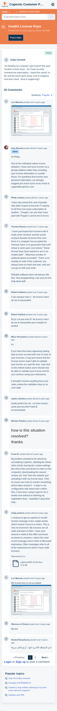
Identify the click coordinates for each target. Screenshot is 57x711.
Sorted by (36, 95)
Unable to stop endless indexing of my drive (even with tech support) (27, 688)
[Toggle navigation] (52, 4)
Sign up (21, 661)
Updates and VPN (16, 695)
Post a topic (16, 37)
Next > (45, 657)
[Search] (51, 17)
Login (7, 661)
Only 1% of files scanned (19, 678)
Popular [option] (46, 95)
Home (5, 11)
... (13, 11)
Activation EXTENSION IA (19, 683)
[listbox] (47, 95)
